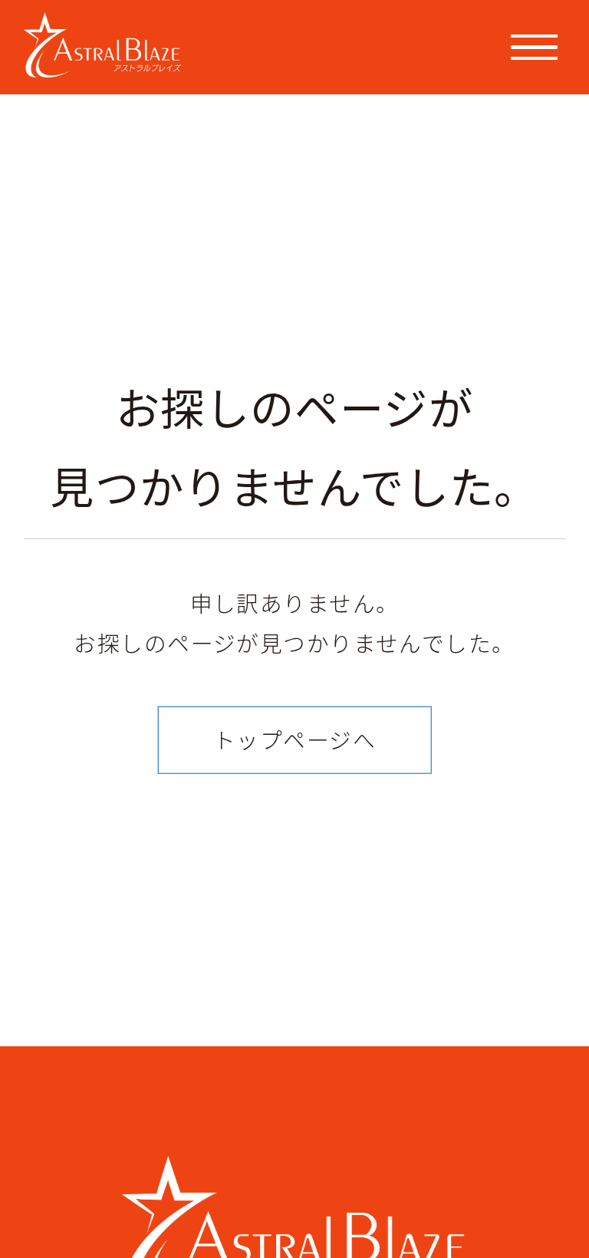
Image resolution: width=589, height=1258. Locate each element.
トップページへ (294, 739)
